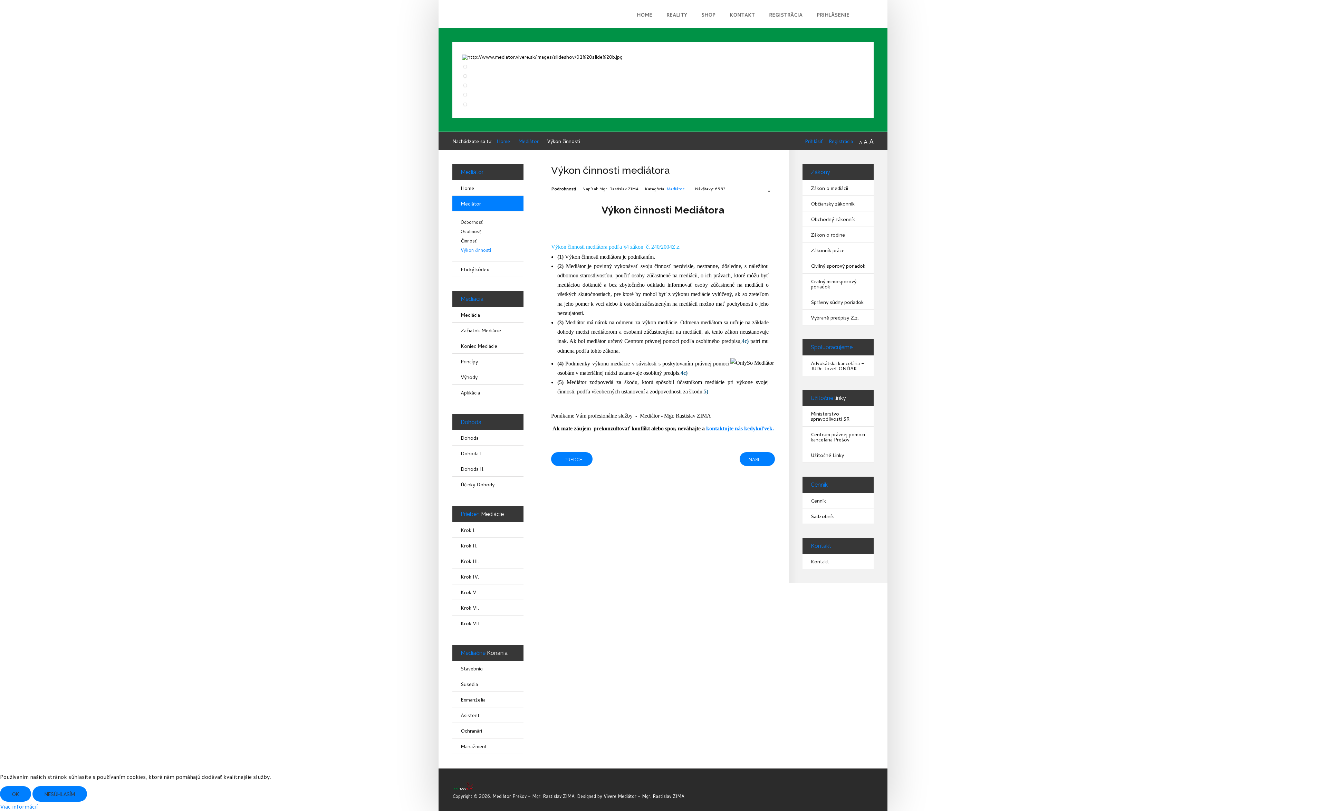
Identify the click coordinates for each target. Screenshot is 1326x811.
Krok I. (468, 530)
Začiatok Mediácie (481, 330)
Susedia (469, 684)
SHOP (708, 14)
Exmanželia (473, 699)
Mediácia (470, 314)
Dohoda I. (472, 453)
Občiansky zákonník (833, 203)
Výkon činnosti (476, 250)
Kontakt (820, 561)
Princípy (469, 361)
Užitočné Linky (827, 455)
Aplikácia (470, 392)
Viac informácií (19, 806)
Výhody (469, 377)
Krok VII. (471, 623)
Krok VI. (470, 607)
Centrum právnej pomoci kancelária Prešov (838, 437)
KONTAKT (742, 14)
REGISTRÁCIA (786, 14)
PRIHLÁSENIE (833, 14)
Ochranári (471, 730)
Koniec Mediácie (479, 346)
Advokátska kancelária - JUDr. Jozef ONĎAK (837, 366)
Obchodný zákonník (833, 219)
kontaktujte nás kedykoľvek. (740, 428)
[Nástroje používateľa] (766, 191)
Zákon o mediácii (829, 188)
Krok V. (469, 592)
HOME (644, 14)
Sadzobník (822, 516)
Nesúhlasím (60, 794)
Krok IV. (470, 576)
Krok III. (470, 561)
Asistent (470, 715)
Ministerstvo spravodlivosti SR (830, 416)
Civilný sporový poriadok (838, 265)
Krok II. (469, 545)
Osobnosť (471, 231)
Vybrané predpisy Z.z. (835, 317)
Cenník (818, 500)
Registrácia (841, 141)
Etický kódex (475, 269)
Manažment (474, 746)
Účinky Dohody (477, 484)
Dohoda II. (472, 469)
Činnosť (469, 241)
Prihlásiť (814, 141)
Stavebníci (472, 668)
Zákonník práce (828, 250)
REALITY (676, 14)
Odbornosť (472, 222)
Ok (15, 794)
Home (467, 188)
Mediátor (675, 189)
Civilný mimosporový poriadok (833, 284)
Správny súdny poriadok (837, 302)
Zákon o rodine (828, 234)
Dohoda (470, 437)
